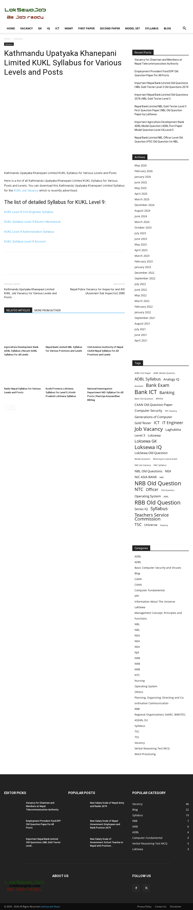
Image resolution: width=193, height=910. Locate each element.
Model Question (142, 459)
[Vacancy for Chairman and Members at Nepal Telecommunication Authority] (13, 807)
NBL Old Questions (148, 471)
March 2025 (142, 199)
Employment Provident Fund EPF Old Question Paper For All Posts (156, 73)
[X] (16, 88)
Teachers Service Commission (152, 517)
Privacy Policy (144, 906)
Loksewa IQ (148, 447)
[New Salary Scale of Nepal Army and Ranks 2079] (77, 807)
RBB (137, 709)
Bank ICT (146, 392)
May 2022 (141, 295)
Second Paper (110, 28)
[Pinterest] (25, 88)
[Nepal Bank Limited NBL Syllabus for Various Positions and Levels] (64, 331)
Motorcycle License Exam (165, 459)
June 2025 (141, 182)
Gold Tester (143, 423)
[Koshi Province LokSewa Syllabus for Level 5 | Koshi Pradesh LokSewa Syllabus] (64, 373)
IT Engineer (172, 423)
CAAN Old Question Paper (154, 405)
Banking (167, 393)
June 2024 (141, 216)
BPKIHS (159, 398)
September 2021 (145, 318)
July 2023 (140, 233)
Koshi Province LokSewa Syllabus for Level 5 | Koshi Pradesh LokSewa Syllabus (61, 392)
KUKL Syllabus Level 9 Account (25, 241)
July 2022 (140, 284)
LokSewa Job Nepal (50, 906)
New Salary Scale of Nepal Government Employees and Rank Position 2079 (105, 824)
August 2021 (142, 323)
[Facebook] (8, 88)
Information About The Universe (155, 601)
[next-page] (12, 407)
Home (11, 28)
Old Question (167, 490)
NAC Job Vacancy (143, 465)
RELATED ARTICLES (18, 310)
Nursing (140, 680)
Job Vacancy (149, 429)
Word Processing (145, 754)
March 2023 (142, 256)
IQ (48, 28)
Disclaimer (175, 906)
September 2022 (145, 278)
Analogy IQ (171, 379)
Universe (150, 525)
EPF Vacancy (171, 411)
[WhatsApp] (34, 88)
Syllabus (152, 28)
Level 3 (140, 435)
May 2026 (141, 165)
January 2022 (143, 312)
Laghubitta (173, 429)
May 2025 (141, 188)
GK (40, 28)
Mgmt (69, 28)
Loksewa (154, 435)
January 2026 (143, 176)
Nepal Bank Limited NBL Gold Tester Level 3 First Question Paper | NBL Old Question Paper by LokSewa (160, 110)
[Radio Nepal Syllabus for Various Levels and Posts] (23, 373)
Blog (167, 28)
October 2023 (143, 227)
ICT (57, 28)
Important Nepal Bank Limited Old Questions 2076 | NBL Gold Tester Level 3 (161, 96)
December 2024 (144, 205)
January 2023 (143, 267)
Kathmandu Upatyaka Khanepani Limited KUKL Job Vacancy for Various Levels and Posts (30, 293)
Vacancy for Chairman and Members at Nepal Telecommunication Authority (158, 61)
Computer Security (148, 410)
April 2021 (141, 340)
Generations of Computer (153, 417)
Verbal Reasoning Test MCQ (152, 748)
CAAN (138, 579)
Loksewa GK (146, 441)
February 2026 (144, 171)
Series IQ (141, 509)
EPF (137, 596)
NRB (161, 477)
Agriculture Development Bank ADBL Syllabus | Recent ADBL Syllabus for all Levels (21, 351)
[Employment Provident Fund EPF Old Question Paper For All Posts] (13, 825)
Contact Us (160, 906)
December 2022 (144, 272)
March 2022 (142, 301)
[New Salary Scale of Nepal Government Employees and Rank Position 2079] (77, 825)
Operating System (148, 496)
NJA (137, 652)
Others (139, 692)
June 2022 (141, 289)
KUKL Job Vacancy (26, 190)
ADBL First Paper (143, 373)
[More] (43, 88)
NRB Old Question (158, 483)
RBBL (166, 496)
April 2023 (141, 250)
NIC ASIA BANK (146, 477)
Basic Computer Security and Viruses (158, 567)
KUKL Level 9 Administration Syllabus (29, 231)
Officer (152, 490)
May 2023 (141, 244)
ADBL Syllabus (148, 379)
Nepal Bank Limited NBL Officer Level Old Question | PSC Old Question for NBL (159, 139)
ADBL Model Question (164, 373)
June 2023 (141, 239)
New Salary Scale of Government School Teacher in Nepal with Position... (106, 842)
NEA (168, 471)
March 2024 (142, 222)
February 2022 (144, 306)
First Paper (86, 28)
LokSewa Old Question (151, 453)
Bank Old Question (144, 398)
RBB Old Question (158, 503)
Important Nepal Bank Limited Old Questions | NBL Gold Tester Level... (43, 842)
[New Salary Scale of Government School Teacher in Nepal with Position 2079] (77, 844)
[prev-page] (6, 407)
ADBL (138, 556)
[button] (184, 28)
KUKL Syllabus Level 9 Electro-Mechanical (32, 221)
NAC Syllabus (160, 465)
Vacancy (26, 28)
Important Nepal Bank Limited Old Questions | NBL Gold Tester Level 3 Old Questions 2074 (161, 85)
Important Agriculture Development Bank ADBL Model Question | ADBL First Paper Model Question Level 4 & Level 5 (159, 125)
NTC (139, 489)
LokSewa (140, 607)
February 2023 (144, 261)
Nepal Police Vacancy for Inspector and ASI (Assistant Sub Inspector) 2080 (97, 291)
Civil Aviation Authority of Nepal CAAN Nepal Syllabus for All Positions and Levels (105, 351)
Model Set (132, 28)
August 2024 (142, 210)
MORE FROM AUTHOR (47, 310)
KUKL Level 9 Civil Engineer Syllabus (28, 212)
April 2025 (141, 193)
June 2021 (141, 335)
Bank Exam (157, 385)
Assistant (139, 386)
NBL (137, 624)
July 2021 (140, 329)
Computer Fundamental (150, 590)
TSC (138, 525)
